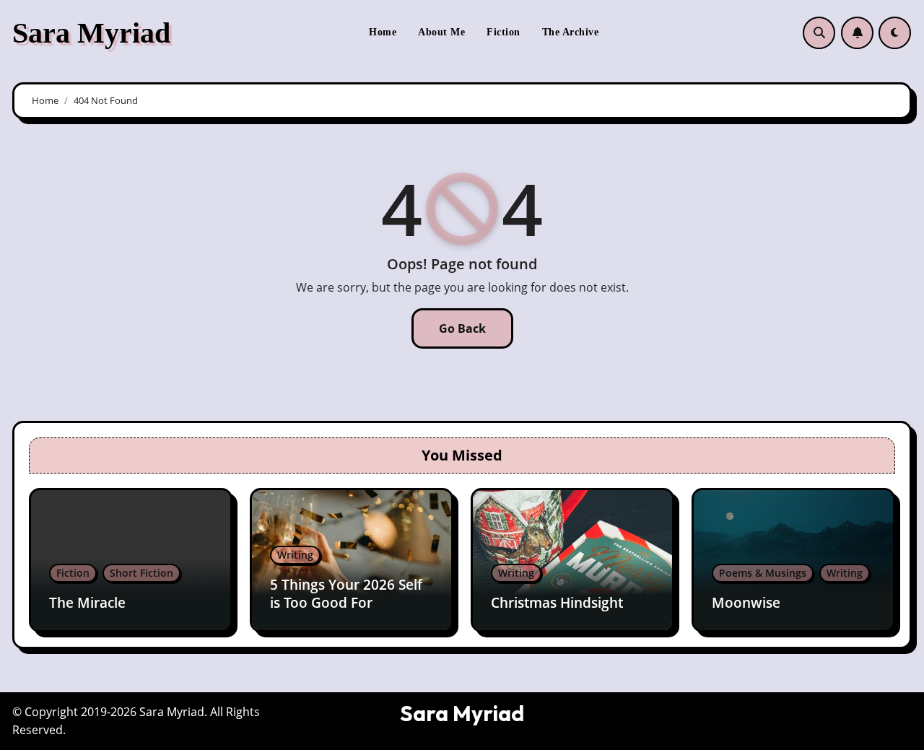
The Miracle (87, 602)
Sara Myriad (91, 33)
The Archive (570, 32)
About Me (441, 32)
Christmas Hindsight (557, 602)
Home (382, 32)
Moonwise (746, 602)
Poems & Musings (762, 573)
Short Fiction (141, 573)
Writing (295, 555)
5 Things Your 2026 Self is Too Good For (346, 593)
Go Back (462, 328)
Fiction (503, 32)
